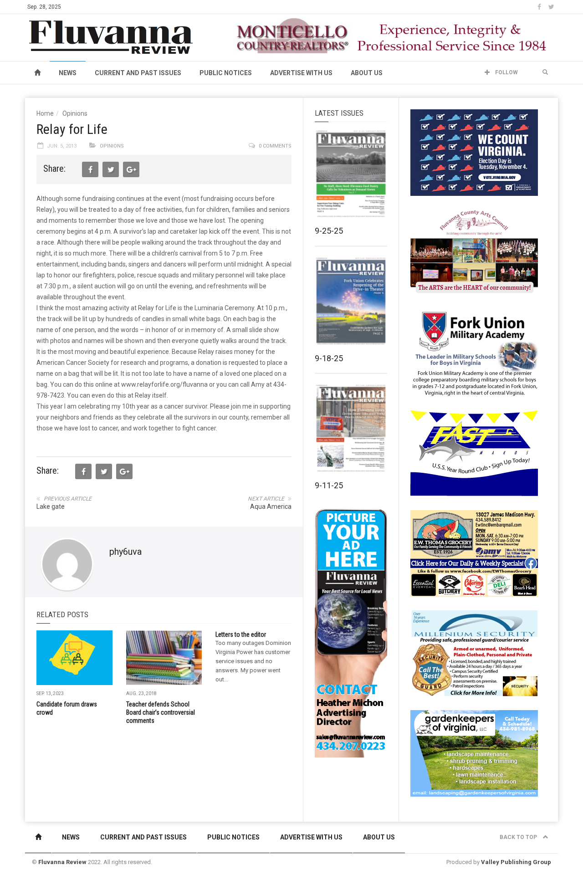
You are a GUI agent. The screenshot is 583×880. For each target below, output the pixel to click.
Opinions (74, 113)
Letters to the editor (240, 634)
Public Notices (225, 73)
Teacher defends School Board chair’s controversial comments (160, 712)
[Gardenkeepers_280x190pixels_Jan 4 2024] (474, 753)
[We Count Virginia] (474, 152)
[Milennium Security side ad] (474, 652)
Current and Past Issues (138, 73)
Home (45, 113)
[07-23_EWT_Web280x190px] (474, 553)
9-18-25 (329, 358)
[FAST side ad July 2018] (474, 452)
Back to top (519, 837)
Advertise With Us (301, 73)
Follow (506, 72)
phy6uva (125, 551)
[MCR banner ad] (392, 35)
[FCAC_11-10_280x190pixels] (474, 252)
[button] (545, 72)
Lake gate (50, 506)
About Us (367, 73)
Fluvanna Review (62, 862)
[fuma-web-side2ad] (474, 352)
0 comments (275, 146)
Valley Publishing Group (516, 862)
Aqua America (271, 506)
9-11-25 (329, 485)
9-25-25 (329, 230)
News (68, 73)
